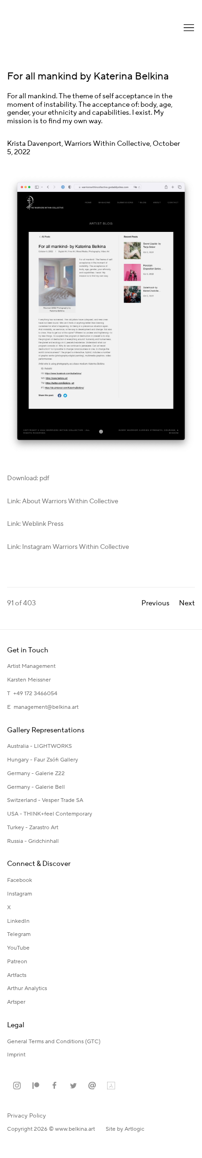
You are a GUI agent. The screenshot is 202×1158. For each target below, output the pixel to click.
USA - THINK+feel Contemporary (49, 813)
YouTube (18, 948)
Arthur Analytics (27, 988)
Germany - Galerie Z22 (36, 773)
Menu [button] (188, 28)
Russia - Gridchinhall (33, 841)
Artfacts (16, 975)
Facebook (19, 880)
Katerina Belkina (44, 28)
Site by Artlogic (125, 1129)
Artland (111, 1086)
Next (187, 603)
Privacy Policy (26, 1115)
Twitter (73, 1086)
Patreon (17, 961)
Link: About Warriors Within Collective (62, 501)
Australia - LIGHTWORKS (39, 746)
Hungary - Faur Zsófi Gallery (42, 759)
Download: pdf (28, 478)
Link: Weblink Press (35, 524)
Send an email (92, 1086)
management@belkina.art (46, 707)
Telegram (19, 934)
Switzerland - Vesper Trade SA (45, 800)
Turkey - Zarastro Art (32, 827)
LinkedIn (18, 921)
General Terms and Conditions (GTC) (54, 1041)
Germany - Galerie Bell (36, 787)
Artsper (16, 1002)
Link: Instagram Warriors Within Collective (68, 547)
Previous (155, 603)
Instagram (19, 893)
